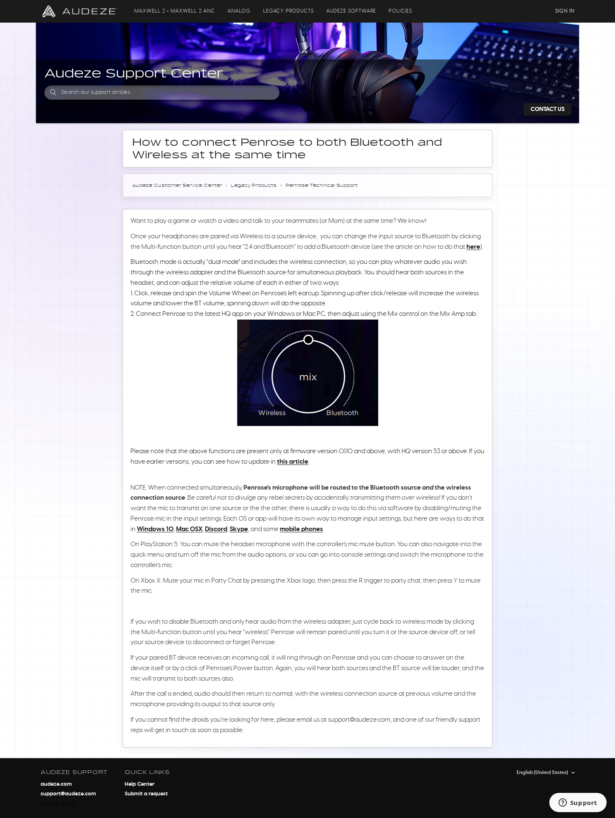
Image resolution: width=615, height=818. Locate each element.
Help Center (139, 784)
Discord (216, 529)
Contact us (547, 109)
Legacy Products (288, 10)
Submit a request (146, 794)
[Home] (80, 11)
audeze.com (56, 784)
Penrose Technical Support (322, 185)
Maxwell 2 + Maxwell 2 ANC (174, 10)
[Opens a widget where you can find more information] (578, 803)
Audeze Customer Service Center (177, 185)
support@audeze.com (68, 794)
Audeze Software (351, 10)
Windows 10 (155, 529)
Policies (400, 10)
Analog (239, 10)
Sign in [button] (564, 10)
